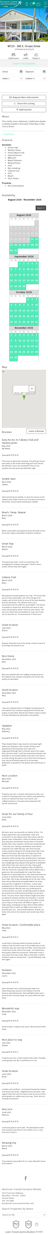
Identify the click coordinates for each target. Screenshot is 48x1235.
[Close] (32, 389)
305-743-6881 (8, 1200)
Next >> (41, 208)
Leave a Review (36, 431)
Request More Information (26, 97)
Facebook (25, 1178)
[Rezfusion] (36, 1224)
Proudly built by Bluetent (23, 1231)
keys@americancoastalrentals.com (18, 1203)
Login (7, 1231)
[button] (24, 397)
